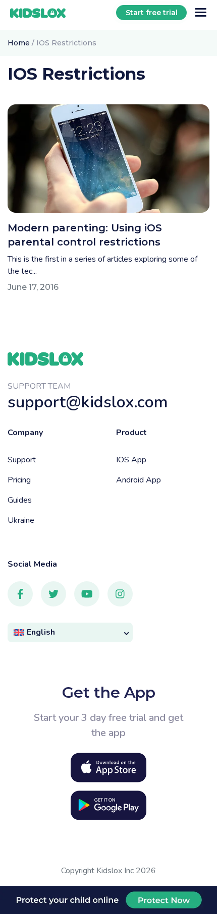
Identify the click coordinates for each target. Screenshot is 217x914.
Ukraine (21, 520)
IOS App (131, 459)
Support (22, 459)
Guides (20, 500)
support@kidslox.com (88, 402)
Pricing (19, 479)
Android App (138, 479)
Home (19, 42)
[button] (70, 632)
